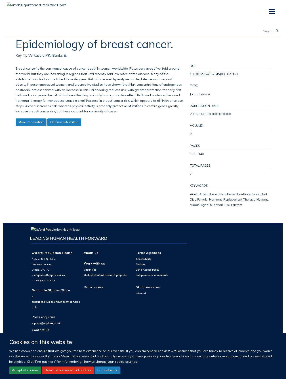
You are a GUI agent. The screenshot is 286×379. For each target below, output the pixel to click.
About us (91, 253)
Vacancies (90, 269)
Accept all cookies (25, 370)
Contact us (40, 330)
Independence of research (152, 275)
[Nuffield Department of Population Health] (36, 3)
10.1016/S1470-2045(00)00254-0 (214, 74)
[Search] (276, 30)
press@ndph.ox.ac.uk (47, 323)
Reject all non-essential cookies (68, 370)
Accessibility (143, 259)
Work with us (94, 263)
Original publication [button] (64, 122)
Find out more (107, 370)
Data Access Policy (147, 269)
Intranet (141, 293)
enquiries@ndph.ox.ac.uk (49, 275)
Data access (93, 287)
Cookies (140, 264)
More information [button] (31, 122)
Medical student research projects (105, 275)
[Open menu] (271, 11)
